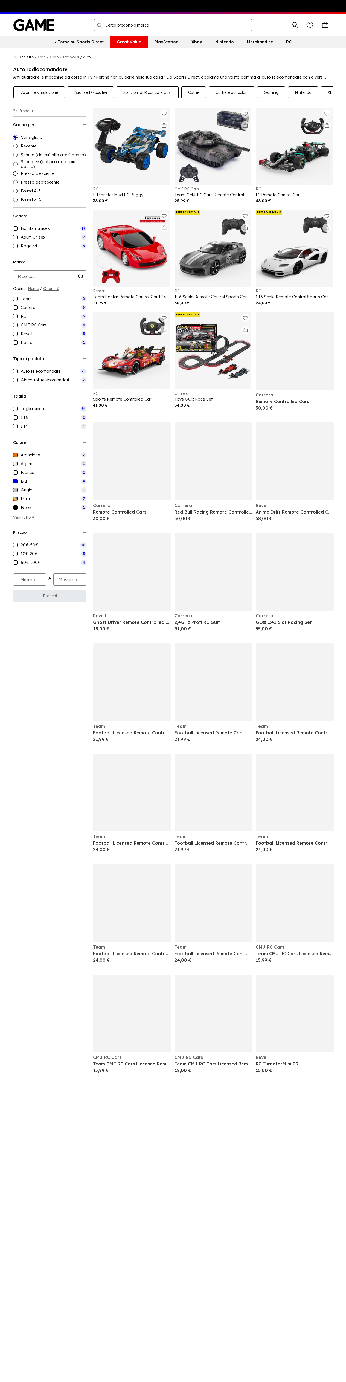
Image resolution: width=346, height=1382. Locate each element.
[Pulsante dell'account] (294, 25)
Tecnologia (71, 57)
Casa (42, 57)
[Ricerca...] (99, 25)
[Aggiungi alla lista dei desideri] (164, 114)
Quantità (51, 288)
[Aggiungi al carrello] (164, 126)
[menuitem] (79, 42)
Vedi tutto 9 (23, 517)
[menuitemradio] (49, 137)
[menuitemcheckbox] (49, 228)
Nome (33, 288)
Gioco (54, 57)
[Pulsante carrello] (325, 25)
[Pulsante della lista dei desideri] (310, 25)
